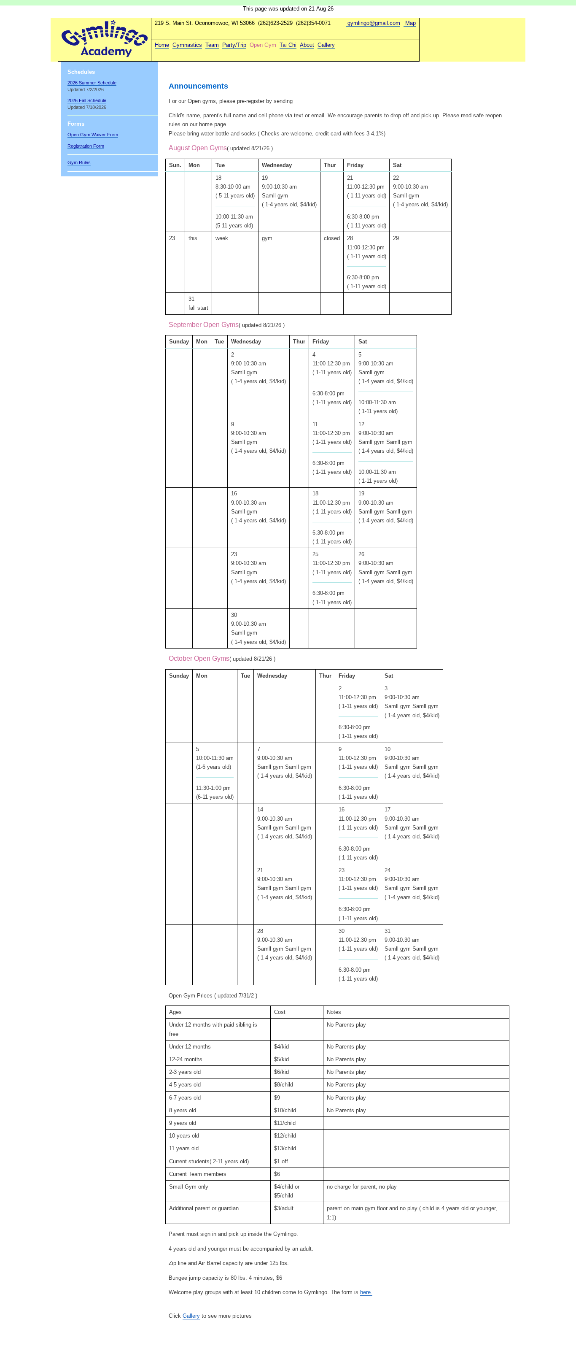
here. (366, 1292)
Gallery (191, 1316)
